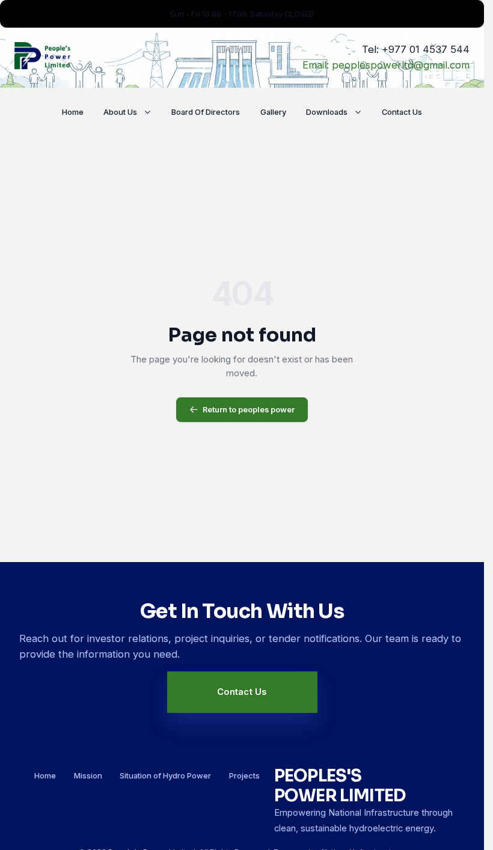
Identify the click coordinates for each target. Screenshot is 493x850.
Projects (244, 775)
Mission (88, 775)
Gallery (273, 112)
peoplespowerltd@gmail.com (401, 65)
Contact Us (402, 112)
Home (73, 112)
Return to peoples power (249, 409)
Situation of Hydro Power (165, 775)
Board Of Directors (205, 112)
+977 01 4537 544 (426, 49)
